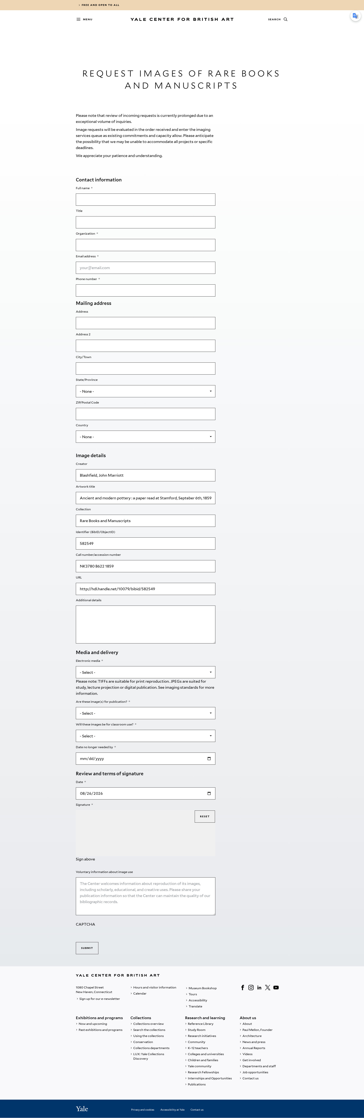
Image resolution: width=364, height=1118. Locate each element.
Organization (86, 233)
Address (82, 311)
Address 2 (83, 334)
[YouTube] (276, 987)
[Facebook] (243, 987)
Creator (82, 464)
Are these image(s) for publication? (102, 701)
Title (79, 211)
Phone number (87, 279)
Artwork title (86, 486)
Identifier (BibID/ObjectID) (96, 532)
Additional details (89, 600)
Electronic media (88, 661)
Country (82, 425)
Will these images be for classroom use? (105, 724)
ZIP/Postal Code (88, 402)
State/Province (87, 380)
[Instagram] (251, 987)
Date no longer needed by (95, 747)
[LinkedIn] (259, 987)
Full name (83, 188)
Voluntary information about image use (104, 872)
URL (79, 577)
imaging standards (181, 687)
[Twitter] (268, 987)
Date (80, 782)
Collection (83, 509)
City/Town (84, 357)
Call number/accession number (99, 555)
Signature (83, 804)
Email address (86, 256)
